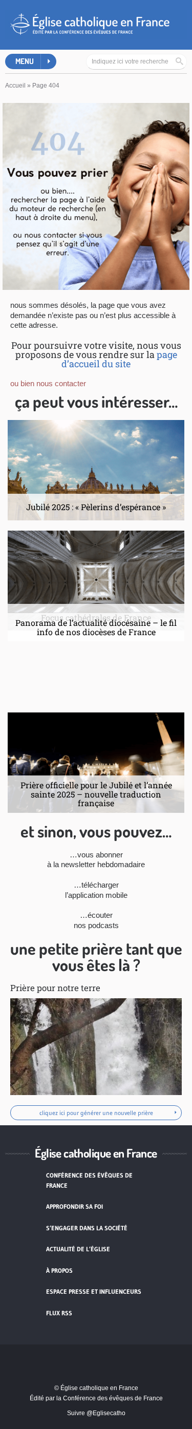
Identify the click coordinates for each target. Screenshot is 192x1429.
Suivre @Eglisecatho (96, 1413)
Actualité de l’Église (78, 1249)
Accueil (15, 85)
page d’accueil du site (119, 359)
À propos (59, 1270)
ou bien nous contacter (48, 383)
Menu (24, 61)
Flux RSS (59, 1313)
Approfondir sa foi (74, 1206)
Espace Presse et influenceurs (93, 1291)
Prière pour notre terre (55, 988)
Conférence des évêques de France (89, 1180)
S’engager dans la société (86, 1228)
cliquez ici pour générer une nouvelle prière (96, 1113)
